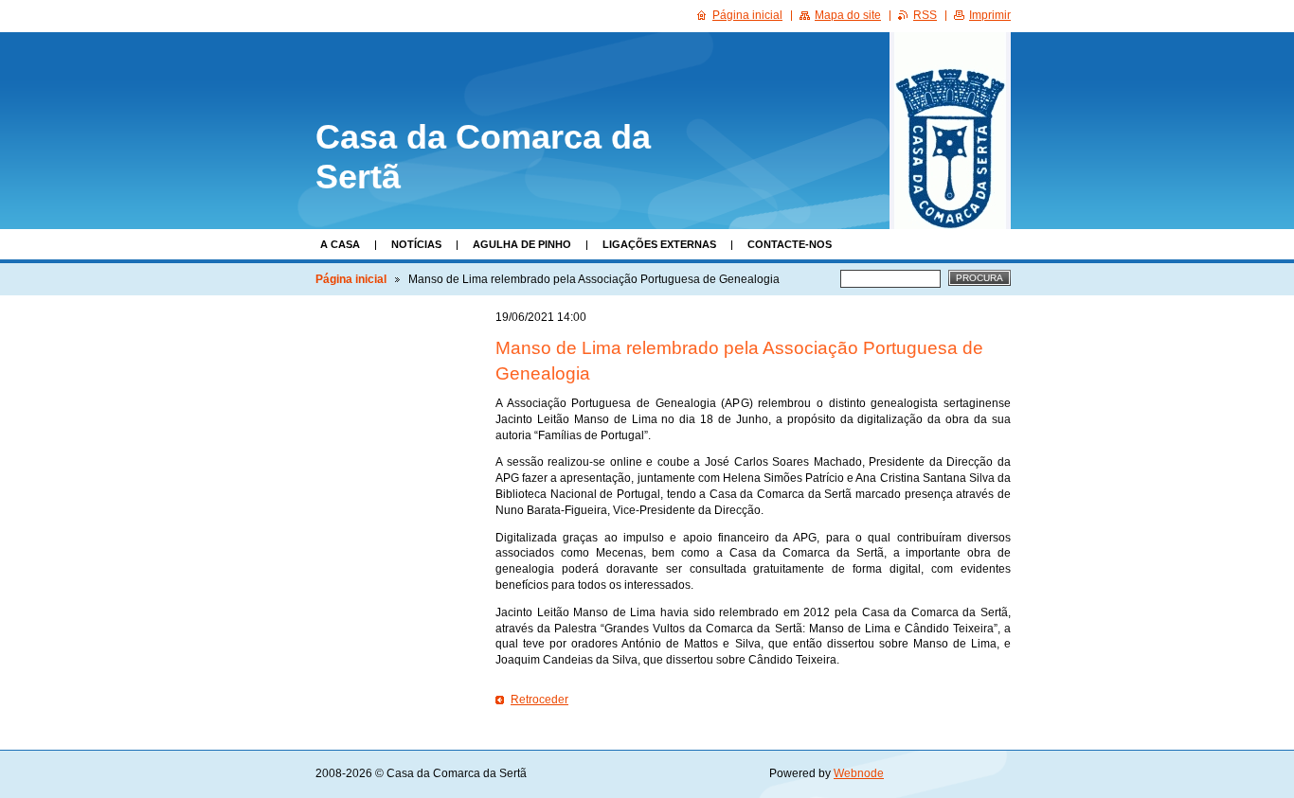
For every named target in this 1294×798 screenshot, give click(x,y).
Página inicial (350, 279)
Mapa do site (848, 15)
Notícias (416, 244)
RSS (925, 15)
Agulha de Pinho (522, 244)
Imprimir (990, 15)
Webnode (859, 773)
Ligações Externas (659, 244)
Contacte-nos (789, 244)
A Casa (340, 244)
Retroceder (539, 699)
